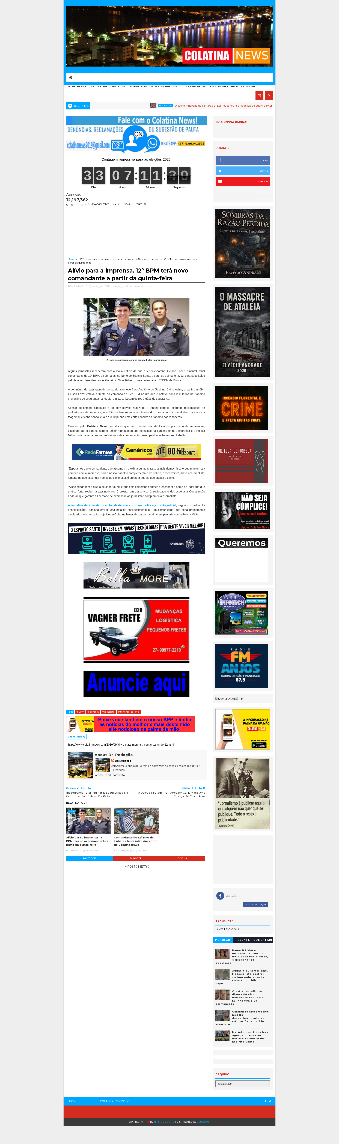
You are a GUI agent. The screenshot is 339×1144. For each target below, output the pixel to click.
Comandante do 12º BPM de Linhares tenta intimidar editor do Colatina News (136, 841)
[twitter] (270, 1101)
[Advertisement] (136, 230)
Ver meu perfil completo (110, 775)
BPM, (108, 286)
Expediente (77, 86)
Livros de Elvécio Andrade (232, 86)
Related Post (76, 802)
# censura (93, 711)
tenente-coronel (124, 259)
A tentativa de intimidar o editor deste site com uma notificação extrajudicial (122, 505)
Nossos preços (164, 86)
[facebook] (265, 1101)
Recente (243, 940)
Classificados (194, 86)
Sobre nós (138, 86)
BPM (81, 259)
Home (71, 259)
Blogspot (203, 1122)
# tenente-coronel (128, 711)
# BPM (80, 711)
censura (92, 259)
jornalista (106, 259)
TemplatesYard (164, 1122)
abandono (264, 105)
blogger (135, 858)
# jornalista (108, 711)
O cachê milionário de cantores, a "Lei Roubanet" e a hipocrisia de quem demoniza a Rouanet (187, 105)
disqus (182, 858)
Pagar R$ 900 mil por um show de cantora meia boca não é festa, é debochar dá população (241, 956)
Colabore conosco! (108, 86)
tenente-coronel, (143, 286)
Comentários (262, 940)
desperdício (120, 105)
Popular (222, 940)
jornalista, (126, 286)
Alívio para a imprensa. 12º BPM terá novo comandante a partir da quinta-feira (87, 841)
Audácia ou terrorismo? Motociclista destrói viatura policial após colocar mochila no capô (242, 977)
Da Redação (123, 760)
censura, (116, 286)
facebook (89, 858)
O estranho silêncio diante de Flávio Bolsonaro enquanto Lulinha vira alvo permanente (239, 997)
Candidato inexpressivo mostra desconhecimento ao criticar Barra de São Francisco (242, 1018)
